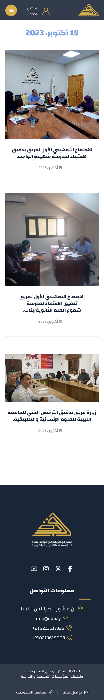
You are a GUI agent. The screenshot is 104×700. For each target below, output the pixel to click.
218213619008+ (48, 637)
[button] (11, 10)
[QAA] (88, 10)
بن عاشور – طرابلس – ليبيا (48, 608)
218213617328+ (48, 628)
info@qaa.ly (48, 618)
